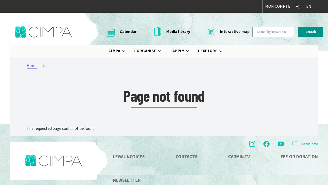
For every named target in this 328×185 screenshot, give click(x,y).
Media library (178, 31)
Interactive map (235, 31)
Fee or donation (299, 157)
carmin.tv (239, 157)
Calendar (128, 31)
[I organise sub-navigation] (162, 51)
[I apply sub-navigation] (190, 51)
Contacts (187, 157)
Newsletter (127, 180)
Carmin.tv (309, 144)
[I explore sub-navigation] (224, 51)
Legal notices (129, 157)
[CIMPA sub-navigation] (126, 51)
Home (32, 65)
